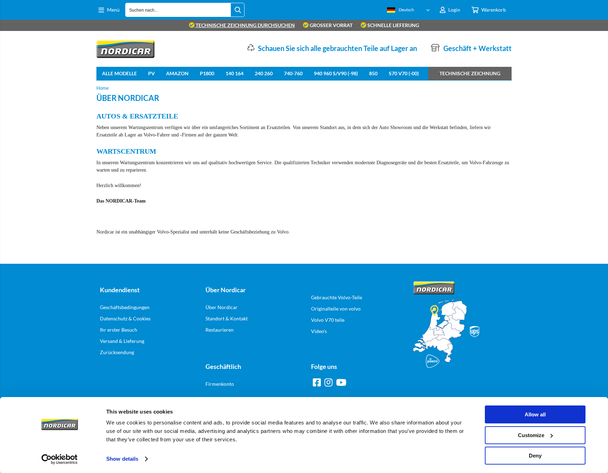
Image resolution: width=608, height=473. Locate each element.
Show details (122, 459)
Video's (319, 331)
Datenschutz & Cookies (125, 318)
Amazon (177, 73)
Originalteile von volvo (336, 309)
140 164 (234, 73)
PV (151, 73)
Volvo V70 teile (327, 320)
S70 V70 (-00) (404, 73)
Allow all (535, 414)
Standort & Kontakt (226, 318)
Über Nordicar (221, 307)
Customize (531, 435)
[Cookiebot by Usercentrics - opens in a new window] (59, 459)
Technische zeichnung (469, 73)
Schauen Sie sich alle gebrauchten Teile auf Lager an (337, 48)
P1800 (207, 73)
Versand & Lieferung (122, 341)
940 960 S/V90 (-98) (336, 73)
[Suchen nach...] (237, 10)
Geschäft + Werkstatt (477, 48)
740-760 (293, 73)
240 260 (264, 73)
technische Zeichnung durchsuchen (245, 25)
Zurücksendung (117, 352)
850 (373, 73)
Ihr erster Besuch (118, 330)
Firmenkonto (219, 384)
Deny (535, 456)
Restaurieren (219, 330)
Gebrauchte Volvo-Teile (336, 297)
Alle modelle (119, 73)
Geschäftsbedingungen (125, 307)
